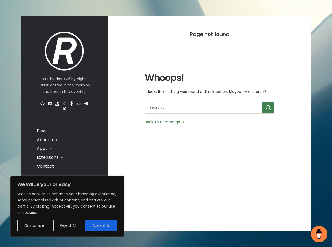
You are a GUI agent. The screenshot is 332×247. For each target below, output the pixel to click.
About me (47, 140)
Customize (34, 225)
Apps (42, 149)
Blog (41, 131)
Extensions (47, 157)
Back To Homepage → (165, 122)
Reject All (68, 225)
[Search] (268, 107)
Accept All (101, 225)
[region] (67, 206)
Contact (45, 166)
